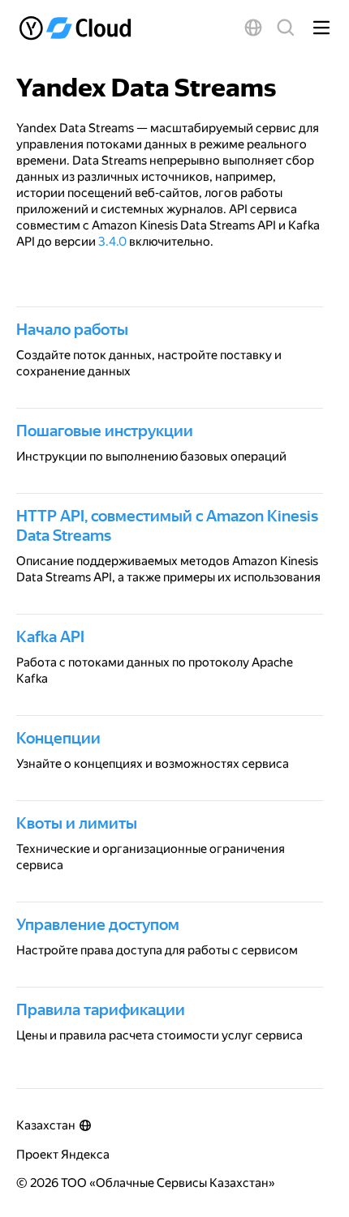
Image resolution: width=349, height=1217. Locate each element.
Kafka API (50, 636)
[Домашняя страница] (76, 28)
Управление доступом (97, 924)
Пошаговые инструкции (104, 430)
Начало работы (72, 329)
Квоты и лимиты (76, 823)
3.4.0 (112, 241)
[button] (253, 27)
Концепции (58, 738)
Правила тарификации (100, 1009)
